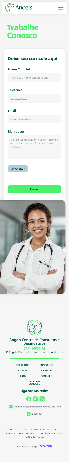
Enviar (34, 189)
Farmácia (46, 370)
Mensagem (16, 131)
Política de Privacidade (52, 433)
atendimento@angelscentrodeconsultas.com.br (38, 406)
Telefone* (15, 90)
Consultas (46, 365)
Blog (22, 376)
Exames (22, 370)
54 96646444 (38, 413)
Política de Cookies (34, 437)
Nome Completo (20, 69)
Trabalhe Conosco (34, 382)
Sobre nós (22, 365)
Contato (46, 376)
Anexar (20, 168)
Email (12, 110)
